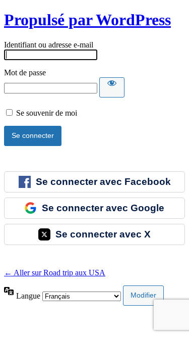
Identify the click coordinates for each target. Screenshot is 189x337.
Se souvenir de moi (46, 113)
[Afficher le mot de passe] (111, 87)
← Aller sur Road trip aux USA (54, 272)
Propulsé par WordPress (87, 20)
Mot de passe (25, 72)
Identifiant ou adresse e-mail (48, 44)
